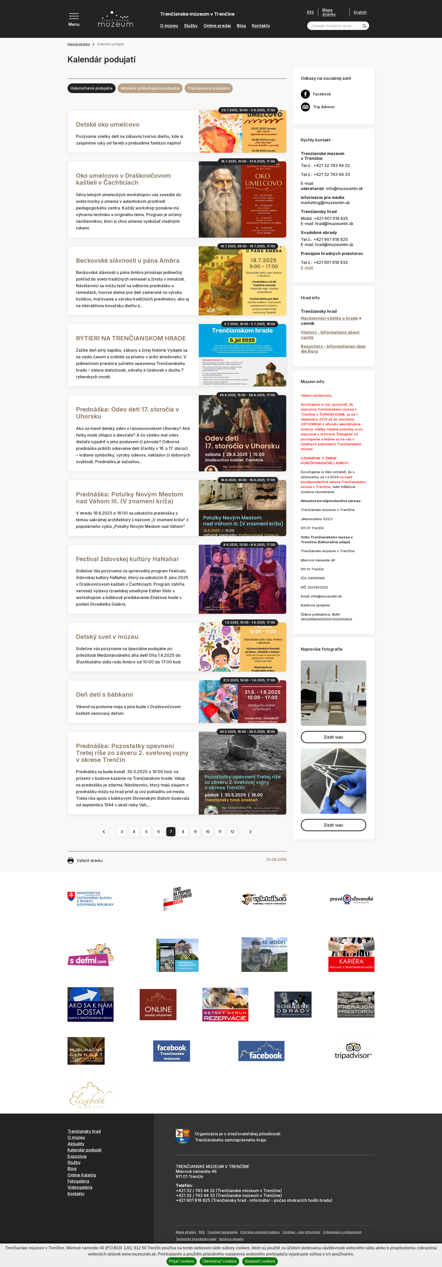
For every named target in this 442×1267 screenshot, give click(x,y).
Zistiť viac (334, 737)
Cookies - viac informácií (301, 1232)
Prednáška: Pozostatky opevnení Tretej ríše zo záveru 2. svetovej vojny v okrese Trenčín (132, 752)
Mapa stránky (329, 12)
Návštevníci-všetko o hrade (329, 318)
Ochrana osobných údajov (260, 1232)
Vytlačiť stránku (90, 860)
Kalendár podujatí (85, 1149)
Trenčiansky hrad (84, 1131)
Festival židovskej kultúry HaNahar (127, 559)
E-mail (307, 267)
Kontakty (261, 25)
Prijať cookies (181, 1261)
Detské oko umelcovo (107, 124)
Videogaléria (80, 1187)
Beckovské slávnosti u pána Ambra (128, 260)
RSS (310, 12)
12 (232, 831)
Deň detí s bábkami (104, 694)
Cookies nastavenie (222, 1232)
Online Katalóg (82, 1174)
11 (220, 831)
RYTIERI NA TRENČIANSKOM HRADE (131, 338)
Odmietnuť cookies (219, 1261)
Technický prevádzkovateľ (196, 1239)
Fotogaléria (78, 1181)
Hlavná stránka (79, 44)
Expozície (77, 1156)
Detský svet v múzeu (107, 636)
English (360, 12)
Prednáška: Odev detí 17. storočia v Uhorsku (127, 413)
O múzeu (169, 25)
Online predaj (217, 25)
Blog (241, 25)
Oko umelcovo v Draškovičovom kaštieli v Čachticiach (123, 179)
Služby (190, 25)
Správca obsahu (231, 1239)
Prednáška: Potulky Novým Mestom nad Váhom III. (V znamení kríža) (129, 498)
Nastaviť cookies (260, 1261)
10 (208, 831)
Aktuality (76, 1143)
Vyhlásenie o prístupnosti (342, 1232)
